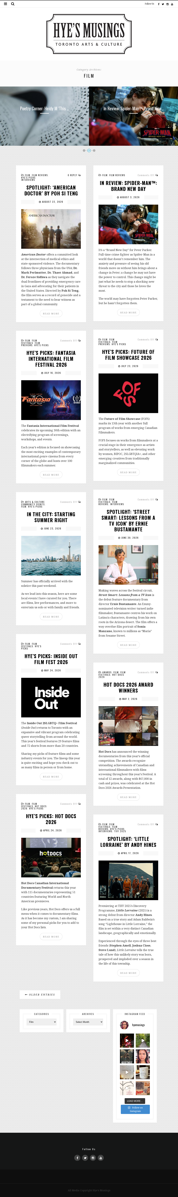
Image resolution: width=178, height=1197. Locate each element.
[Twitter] (163, 3)
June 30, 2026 (129, 537)
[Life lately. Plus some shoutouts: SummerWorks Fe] (143, 1041)
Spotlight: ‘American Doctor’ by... (134, 108)
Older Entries (41, 994)
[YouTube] (172, 3)
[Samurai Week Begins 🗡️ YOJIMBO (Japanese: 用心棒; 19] (143, 1088)
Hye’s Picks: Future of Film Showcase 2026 (128, 354)
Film (27, 175)
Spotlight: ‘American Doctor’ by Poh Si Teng (51, 190)
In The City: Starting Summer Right (51, 517)
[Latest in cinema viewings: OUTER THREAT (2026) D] (127, 1056)
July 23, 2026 (129, 366)
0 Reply (72, 175)
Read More (44, 142)
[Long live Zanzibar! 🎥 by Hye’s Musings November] (127, 1041)
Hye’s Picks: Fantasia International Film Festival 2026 (51, 358)
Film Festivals (107, 341)
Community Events (33, 504)
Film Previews (108, 343)
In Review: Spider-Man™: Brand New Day (128, 186)
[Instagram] (167, 3)
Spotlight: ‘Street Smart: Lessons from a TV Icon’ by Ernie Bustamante (128, 520)
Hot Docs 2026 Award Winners (128, 687)
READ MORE (51, 313)
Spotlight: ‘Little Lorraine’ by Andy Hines (128, 842)
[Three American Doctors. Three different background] (127, 1072)
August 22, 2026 (52, 201)
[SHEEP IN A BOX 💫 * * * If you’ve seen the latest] (143, 1072)
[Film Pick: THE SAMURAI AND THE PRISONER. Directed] (127, 1088)
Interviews (28, 180)
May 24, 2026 (52, 670)
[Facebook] (159, 3)
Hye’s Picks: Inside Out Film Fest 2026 (51, 659)
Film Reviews (40, 175)
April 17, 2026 (129, 853)
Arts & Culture (35, 502)
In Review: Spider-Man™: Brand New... (44, 108)
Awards (107, 672)
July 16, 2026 (52, 373)
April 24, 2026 (52, 830)
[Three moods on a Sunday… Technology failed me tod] (143, 1056)
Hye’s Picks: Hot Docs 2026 (51, 819)
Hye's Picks (28, 177)
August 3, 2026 (129, 197)
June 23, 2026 (52, 528)
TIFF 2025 (120, 831)
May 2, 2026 (129, 699)
